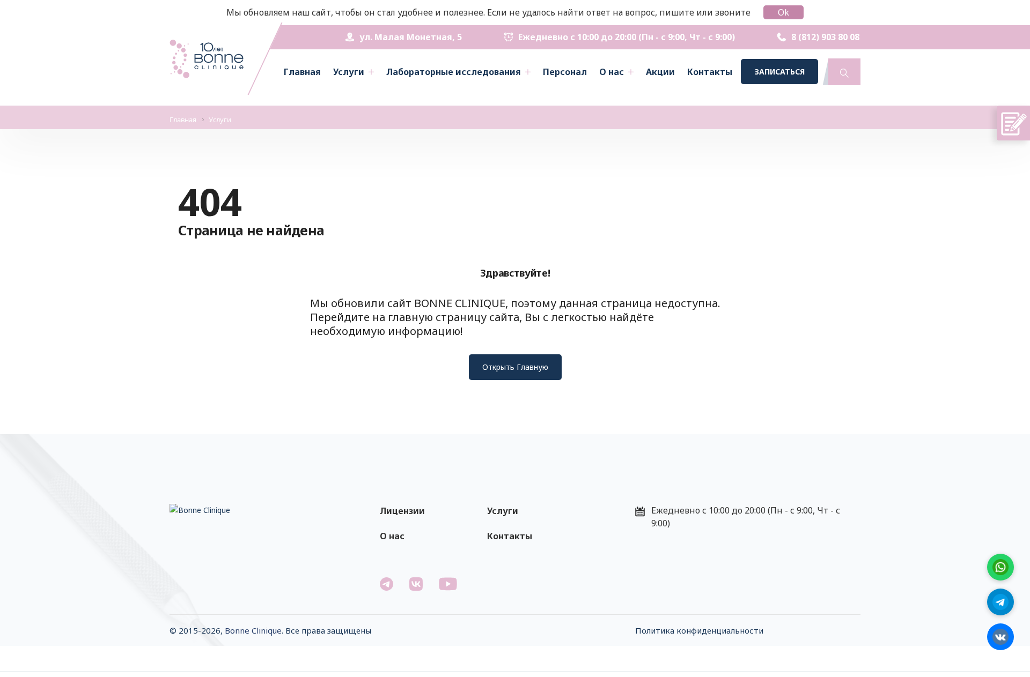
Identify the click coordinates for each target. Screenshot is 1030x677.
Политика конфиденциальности (699, 630)
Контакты (709, 72)
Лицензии (402, 511)
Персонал (565, 72)
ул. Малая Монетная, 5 (410, 37)
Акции (660, 72)
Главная (302, 72)
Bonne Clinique (253, 630)
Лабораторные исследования (453, 72)
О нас (611, 72)
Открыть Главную (515, 367)
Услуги (348, 72)
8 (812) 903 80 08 (825, 37)
